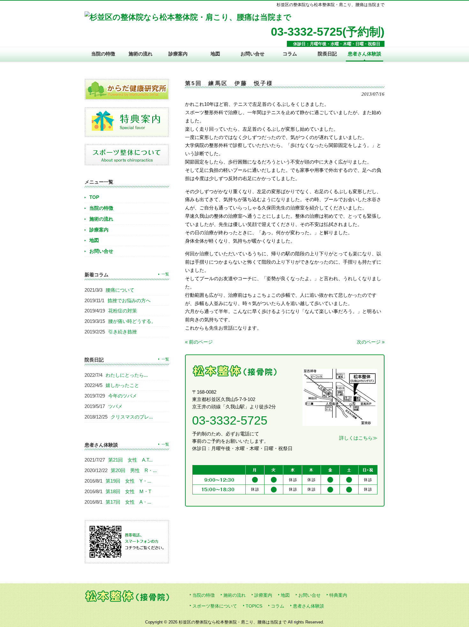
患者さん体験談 (308, 606)
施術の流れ (101, 219)
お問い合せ (101, 251)
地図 (94, 240)
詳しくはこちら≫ (358, 438)
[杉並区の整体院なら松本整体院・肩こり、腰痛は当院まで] (188, 17)
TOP (94, 197)
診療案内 (98, 229)
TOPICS (254, 606)
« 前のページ (199, 342)
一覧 (165, 274)
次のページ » (370, 342)
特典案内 (338, 595)
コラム (277, 606)
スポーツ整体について (214, 606)
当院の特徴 (101, 208)
